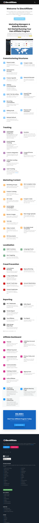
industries (32, 444)
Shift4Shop (23, 468)
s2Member (23, 472)
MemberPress (6, 485)
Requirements (6, 498)
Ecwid (5, 477)
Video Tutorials (6, 495)
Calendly (16, 172)
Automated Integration (10, 132)
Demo (5, 521)
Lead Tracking (11, 169)
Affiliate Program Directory (8, 511)
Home (5, 516)
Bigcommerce (6, 469)
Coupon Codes (28, 63)
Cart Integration (7, 522)
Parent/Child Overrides (27, 94)
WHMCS (22, 477)
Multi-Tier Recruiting (13, 94)
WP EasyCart (23, 483)
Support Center (6, 494)
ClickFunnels (6, 472)
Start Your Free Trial (19, 425)
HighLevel (5, 480)
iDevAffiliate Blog (7, 508)
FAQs (5, 497)
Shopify (22, 469)
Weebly (22, 475)
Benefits (5, 519)
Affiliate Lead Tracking (8, 468)
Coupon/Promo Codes (28, 153)
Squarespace (23, 471)
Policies (5, 500)
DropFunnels (6, 475)
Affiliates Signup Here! (19, 18)
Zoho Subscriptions (24, 485)
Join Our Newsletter (7, 503)
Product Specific (11, 78)
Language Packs (29, 249)
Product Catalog (11, 191)
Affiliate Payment (12, 350)
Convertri (5, 474)
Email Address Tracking (11, 142)
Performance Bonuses (10, 70)
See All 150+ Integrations (8, 489)
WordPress (23, 481)
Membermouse (6, 483)
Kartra (5, 481)
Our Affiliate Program (7, 509)
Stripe (22, 474)
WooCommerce (24, 480)
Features (5, 517)
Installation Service (7, 501)
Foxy (5, 478)
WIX (22, 478)
